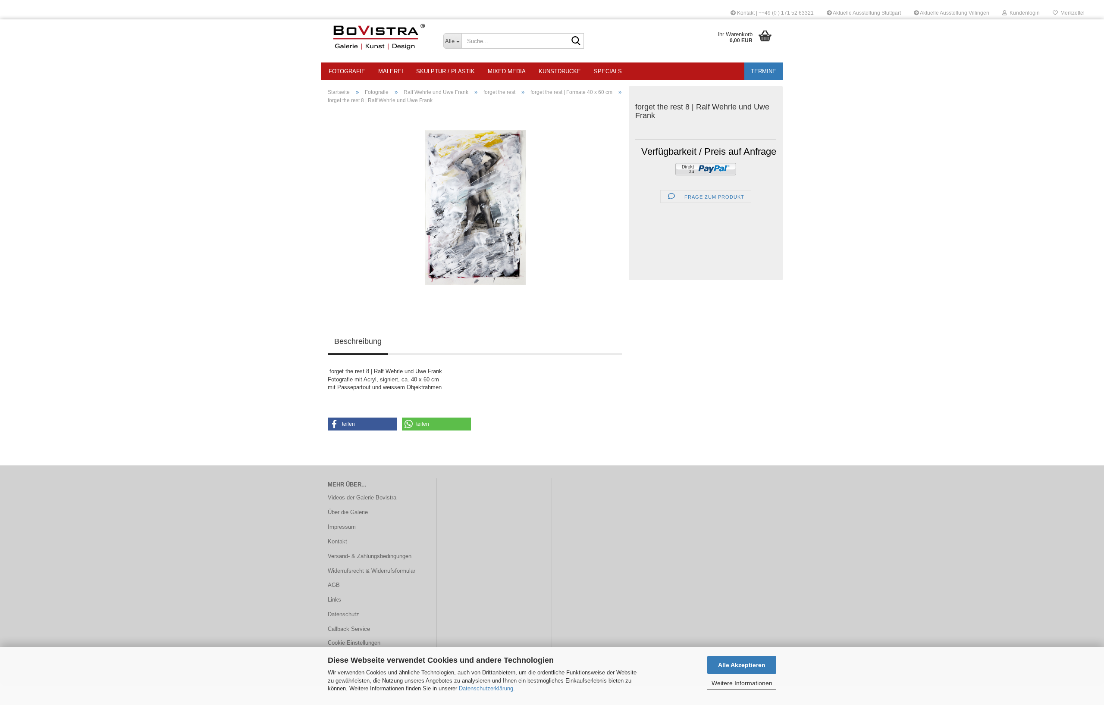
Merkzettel (1071, 13)
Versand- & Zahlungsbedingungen (369, 556)
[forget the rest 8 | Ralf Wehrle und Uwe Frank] (475, 207)
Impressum (342, 527)
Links (334, 599)
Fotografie (347, 71)
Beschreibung (358, 341)
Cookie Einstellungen (354, 642)
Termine (763, 71)
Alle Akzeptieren (741, 664)
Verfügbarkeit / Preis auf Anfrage (708, 151)
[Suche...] (576, 41)
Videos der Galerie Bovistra (362, 497)
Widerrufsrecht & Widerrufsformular (371, 571)
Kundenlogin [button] (1023, 13)
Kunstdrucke (560, 71)
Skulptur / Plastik (445, 71)
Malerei (390, 71)
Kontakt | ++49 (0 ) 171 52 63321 (775, 13)
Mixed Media (507, 71)
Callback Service (349, 629)
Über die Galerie (348, 512)
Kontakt (337, 541)
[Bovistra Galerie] (379, 36)
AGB (334, 585)
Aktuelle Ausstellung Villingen (954, 13)
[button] (362, 424)
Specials (608, 71)
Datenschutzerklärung (486, 688)
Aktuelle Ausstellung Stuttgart (866, 13)
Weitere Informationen (742, 683)
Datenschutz (343, 614)
